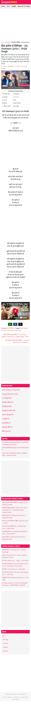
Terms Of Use (15, 699)
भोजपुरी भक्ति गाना (7, 402)
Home (3, 6)
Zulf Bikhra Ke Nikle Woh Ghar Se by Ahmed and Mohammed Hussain (15, 443)
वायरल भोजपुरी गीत (7, 415)
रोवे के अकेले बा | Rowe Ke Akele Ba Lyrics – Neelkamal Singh (14, 538)
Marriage (5, 639)
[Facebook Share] (15, 324)
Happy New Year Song (10, 394)
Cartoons (5, 643)
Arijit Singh (16, 97)
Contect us (17, 697)
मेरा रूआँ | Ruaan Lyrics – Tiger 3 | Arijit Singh (15, 560)
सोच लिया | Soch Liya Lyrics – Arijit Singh (13, 569)
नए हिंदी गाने (5, 419)
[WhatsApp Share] (10, 324)
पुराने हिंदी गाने (6, 423)
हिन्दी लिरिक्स (7, 42)
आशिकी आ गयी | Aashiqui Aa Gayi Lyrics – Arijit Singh (15, 579)
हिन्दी (8, 6)
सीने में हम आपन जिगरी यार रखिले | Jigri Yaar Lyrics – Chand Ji (15, 522)
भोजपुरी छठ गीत (7, 406)
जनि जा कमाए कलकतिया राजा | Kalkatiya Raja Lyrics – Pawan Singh (14, 527)
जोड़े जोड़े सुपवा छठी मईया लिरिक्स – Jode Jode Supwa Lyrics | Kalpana (17, 341)
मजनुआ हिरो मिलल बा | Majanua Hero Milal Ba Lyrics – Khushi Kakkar (14, 532)
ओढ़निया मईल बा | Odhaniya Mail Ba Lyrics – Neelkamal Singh (14, 516)
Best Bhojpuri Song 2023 (11, 390)
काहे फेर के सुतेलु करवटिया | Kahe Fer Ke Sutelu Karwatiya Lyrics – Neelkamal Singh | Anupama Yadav (14, 510)
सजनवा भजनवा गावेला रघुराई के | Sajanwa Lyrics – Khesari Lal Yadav (15, 503)
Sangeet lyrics (22, 694)
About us (10, 697)
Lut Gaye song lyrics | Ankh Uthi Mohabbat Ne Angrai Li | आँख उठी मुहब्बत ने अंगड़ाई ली (14, 584)
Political (5, 651)
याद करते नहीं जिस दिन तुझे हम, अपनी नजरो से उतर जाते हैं (15, 449)
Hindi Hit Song (5, 330)
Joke (3, 636)
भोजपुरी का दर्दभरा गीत (8, 410)
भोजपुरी (14, 6)
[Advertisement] (15, 24)
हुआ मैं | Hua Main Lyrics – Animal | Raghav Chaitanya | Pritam (14, 556)
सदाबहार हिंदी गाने (7, 427)
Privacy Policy (24, 697)
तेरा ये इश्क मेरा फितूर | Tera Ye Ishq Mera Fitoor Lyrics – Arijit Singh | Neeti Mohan (15, 565)
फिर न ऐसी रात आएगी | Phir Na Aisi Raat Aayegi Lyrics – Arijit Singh (15, 573)
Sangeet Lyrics (13, 694)
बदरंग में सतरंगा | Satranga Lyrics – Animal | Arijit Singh (14, 551)
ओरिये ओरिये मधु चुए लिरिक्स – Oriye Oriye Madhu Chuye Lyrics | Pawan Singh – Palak (15, 335)
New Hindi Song (16, 330)
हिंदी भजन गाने (6, 431)
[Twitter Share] (20, 324)
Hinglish (5, 647)
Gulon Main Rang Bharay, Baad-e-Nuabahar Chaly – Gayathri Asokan (14, 454)
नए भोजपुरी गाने (6, 398)
